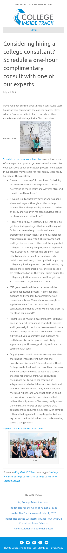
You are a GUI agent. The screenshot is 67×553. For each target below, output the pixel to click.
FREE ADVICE (21, 4)
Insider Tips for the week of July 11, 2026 (33, 513)
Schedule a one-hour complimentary (22, 159)
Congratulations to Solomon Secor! (33, 528)
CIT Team (31, 472)
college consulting (46, 476)
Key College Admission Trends (33, 502)
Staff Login (43, 547)
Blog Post (19, 472)
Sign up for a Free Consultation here (23, 428)
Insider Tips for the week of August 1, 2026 (33, 507)
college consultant (24, 476)
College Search (11, 480)
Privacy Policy (56, 547)
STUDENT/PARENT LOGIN (40, 4)
